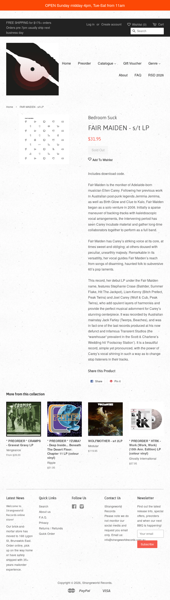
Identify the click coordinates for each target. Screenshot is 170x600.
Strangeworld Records (97, 583)
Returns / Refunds (51, 528)
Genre (153, 63)
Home (66, 63)
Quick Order (47, 533)
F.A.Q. (43, 517)
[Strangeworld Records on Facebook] (74, 507)
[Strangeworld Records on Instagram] (81, 507)
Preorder (84, 63)
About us (45, 512)
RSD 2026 (156, 75)
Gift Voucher (132, 63)
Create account (111, 24)
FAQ (138, 75)
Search (43, 506)
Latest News (15, 498)
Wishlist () (139, 24)
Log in (90, 24)
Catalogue (106, 63)
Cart (161, 24)
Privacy (44, 523)
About (123, 75)
